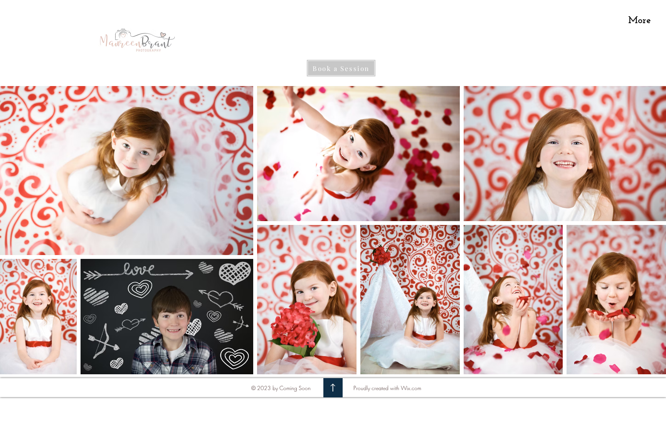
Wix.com (411, 388)
